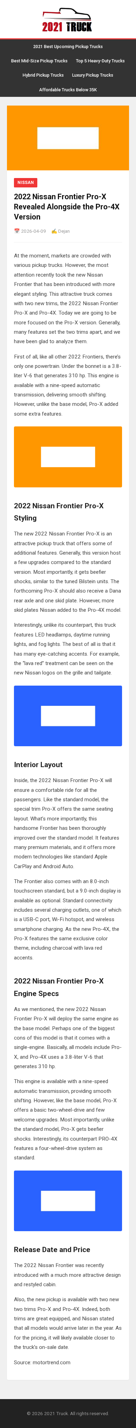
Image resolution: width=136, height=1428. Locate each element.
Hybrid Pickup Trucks (43, 75)
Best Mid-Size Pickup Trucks (39, 60)
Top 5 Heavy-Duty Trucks (100, 60)
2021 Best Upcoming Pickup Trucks (68, 46)
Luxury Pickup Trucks (92, 75)
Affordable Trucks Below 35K (68, 89)
